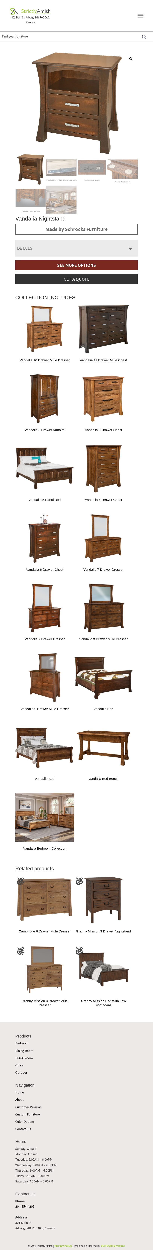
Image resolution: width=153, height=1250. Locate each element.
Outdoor (21, 1072)
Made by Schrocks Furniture (76, 229)
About (19, 1099)
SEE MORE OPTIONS (76, 265)
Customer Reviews (28, 1107)
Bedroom (22, 1043)
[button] (131, 59)
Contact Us (23, 1129)
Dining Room (24, 1051)
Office (19, 1065)
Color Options (25, 1121)
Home (19, 1092)
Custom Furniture (27, 1114)
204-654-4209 (24, 1206)
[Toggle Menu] (140, 16)
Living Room (24, 1058)
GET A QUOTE (77, 279)
